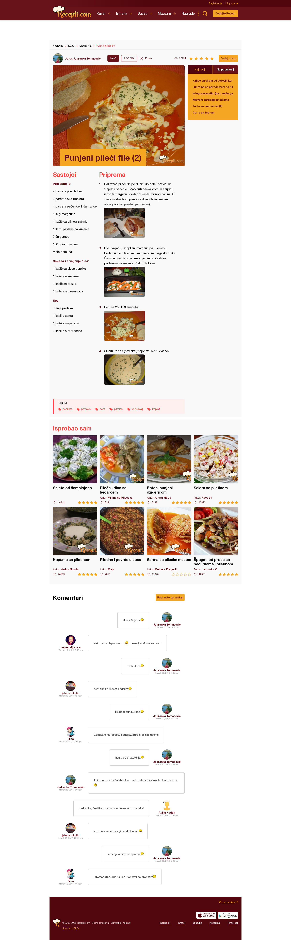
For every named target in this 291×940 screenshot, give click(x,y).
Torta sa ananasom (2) (207, 106)
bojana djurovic (70, 647)
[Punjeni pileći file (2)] (140, 223)
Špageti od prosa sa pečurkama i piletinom (216, 541)
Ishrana (121, 13)
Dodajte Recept (225, 13)
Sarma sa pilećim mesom (169, 541)
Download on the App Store (206, 915)
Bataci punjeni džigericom (169, 469)
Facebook (164, 923)
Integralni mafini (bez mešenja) (213, 93)
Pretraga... (204, 13)
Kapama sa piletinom (75, 541)
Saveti (142, 13)
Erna (71, 738)
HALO (75, 928)
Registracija (215, 3)
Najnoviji (200, 69)
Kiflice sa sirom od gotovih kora (213, 80)
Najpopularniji (226, 69)
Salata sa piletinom (216, 469)
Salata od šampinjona (75, 469)
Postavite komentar (170, 597)
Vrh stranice (227, 902)
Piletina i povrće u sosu (122, 541)
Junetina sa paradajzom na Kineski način (213, 86)
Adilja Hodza (167, 812)
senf (102, 408)
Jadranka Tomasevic (87, 58)
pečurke (67, 408)
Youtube (197, 923)
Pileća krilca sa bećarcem (122, 469)
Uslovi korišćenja (100, 922)
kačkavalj (137, 408)
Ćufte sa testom (203, 112)
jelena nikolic (70, 693)
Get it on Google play (228, 915)
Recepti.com (72, 12)
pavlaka (86, 408)
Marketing (116, 922)
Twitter (181, 923)
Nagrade (188, 13)
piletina (118, 408)
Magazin (164, 13)
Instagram (214, 923)
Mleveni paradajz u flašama (211, 99)
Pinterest (233, 923)
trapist (156, 408)
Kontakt (127, 922)
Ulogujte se (231, 3)
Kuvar (101, 13)
